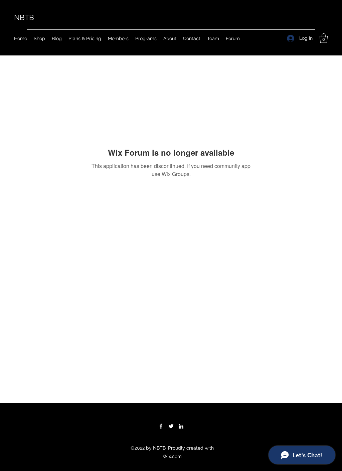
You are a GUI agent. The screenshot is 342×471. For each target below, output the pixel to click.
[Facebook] (161, 426)
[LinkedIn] (181, 426)
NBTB (24, 17)
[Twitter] (171, 426)
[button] (324, 38)
